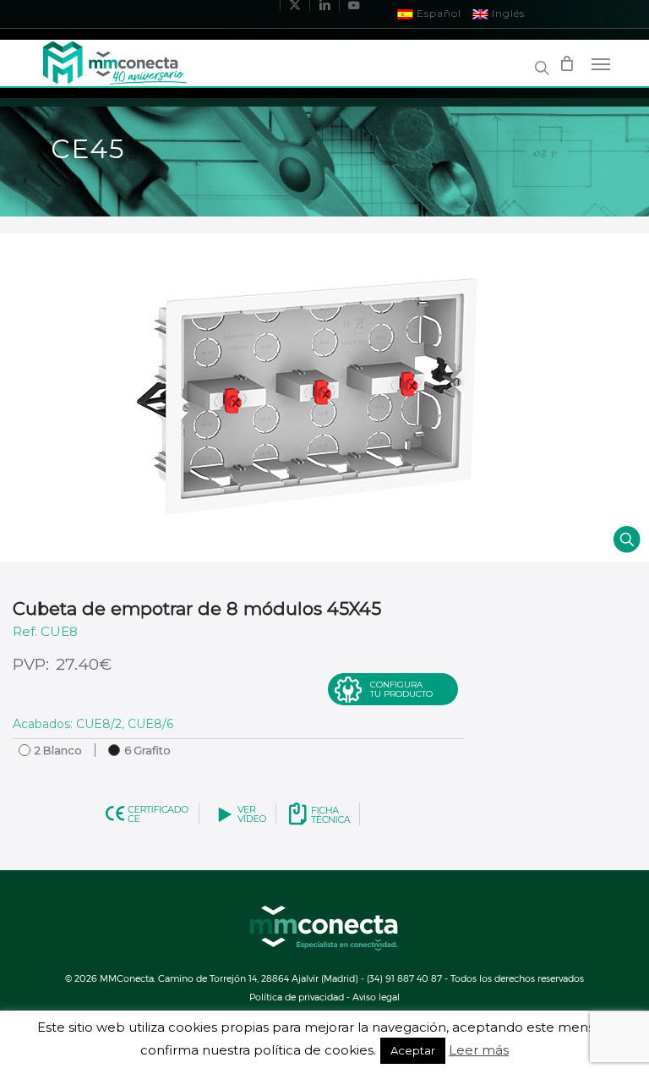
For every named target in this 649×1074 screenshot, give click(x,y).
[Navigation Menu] (601, 63)
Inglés (506, 13)
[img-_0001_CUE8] (324, 397)
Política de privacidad (296, 996)
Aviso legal (376, 996)
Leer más (479, 1050)
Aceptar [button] (412, 1050)
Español (437, 13)
